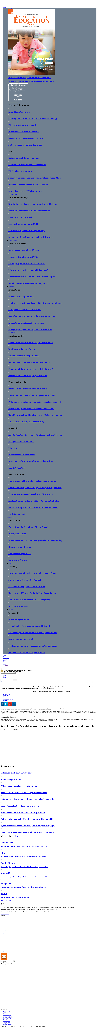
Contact (4, 664)
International (11, 286)
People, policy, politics (13, 378)
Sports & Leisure (12, 471)
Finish (15, 672)
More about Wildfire (5, 914)
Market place (6, 658)
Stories (4, 7)
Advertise (5, 659)
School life (10, 425)
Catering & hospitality (13, 102)
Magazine (5, 660)
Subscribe (15, 729)
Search (15, 679)
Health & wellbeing (12, 240)
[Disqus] (48, 746)
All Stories (10, 8)
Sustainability (11, 517)
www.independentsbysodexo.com (7, 722)
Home (4, 675)
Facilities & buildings (12, 194)
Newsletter (5, 665)
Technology (10, 609)
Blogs (4, 655)
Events (9, 148)
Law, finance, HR (12, 332)
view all (17, 836)
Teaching (10, 563)
